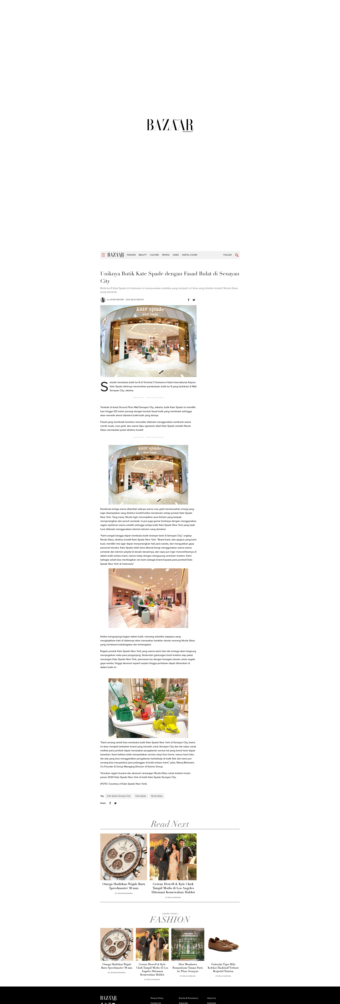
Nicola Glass (156, 796)
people (165, 255)
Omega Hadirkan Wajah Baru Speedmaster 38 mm (123, 886)
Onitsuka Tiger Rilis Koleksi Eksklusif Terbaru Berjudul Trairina (223, 968)
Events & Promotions (188, 998)
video (176, 255)
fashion (131, 255)
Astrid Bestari (117, 299)
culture (154, 255)
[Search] (236, 255)
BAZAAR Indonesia (125, 893)
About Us (211, 998)
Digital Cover (189, 255)
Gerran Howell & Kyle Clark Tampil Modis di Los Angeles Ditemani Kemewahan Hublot (173, 888)
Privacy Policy (157, 998)
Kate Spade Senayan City (118, 796)
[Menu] (103, 255)
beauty (143, 255)
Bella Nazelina (174, 897)
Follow (227, 255)
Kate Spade (140, 796)
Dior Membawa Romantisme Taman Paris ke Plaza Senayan (188, 968)
